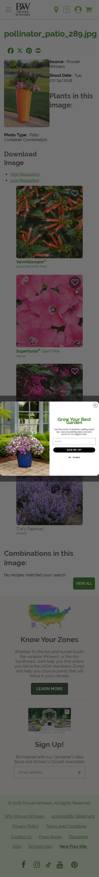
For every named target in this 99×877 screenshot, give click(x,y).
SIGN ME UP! (74, 450)
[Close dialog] (95, 405)
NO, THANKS (74, 457)
